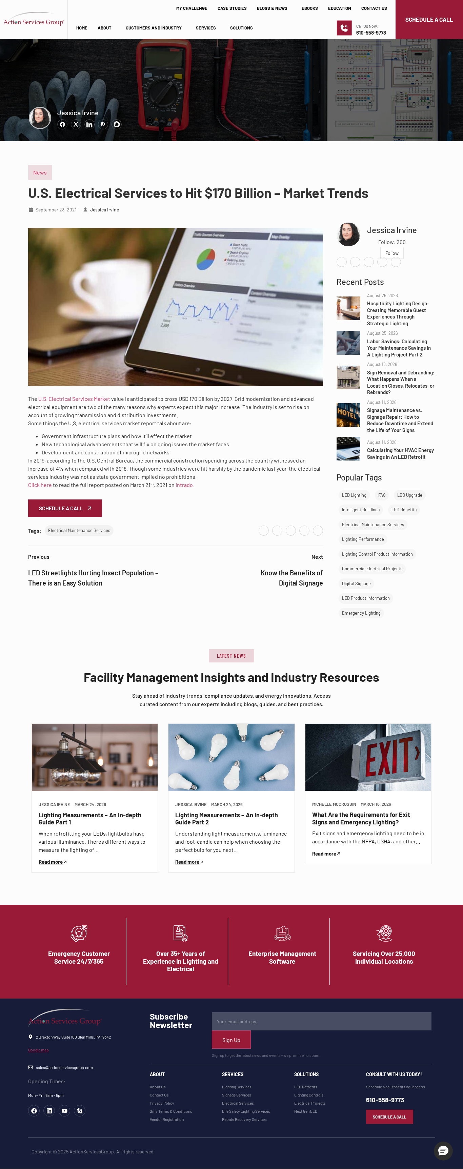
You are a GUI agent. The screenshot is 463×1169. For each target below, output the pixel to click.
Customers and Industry (154, 27)
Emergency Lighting (361, 613)
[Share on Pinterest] (103, 124)
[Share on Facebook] (62, 124)
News (40, 172)
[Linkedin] (49, 1110)
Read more (51, 861)
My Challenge (191, 8)
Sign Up (231, 1040)
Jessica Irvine (78, 112)
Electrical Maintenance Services (79, 530)
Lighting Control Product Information (377, 554)
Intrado (184, 484)
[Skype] (79, 1110)
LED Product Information (366, 598)
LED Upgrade (409, 495)
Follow (392, 253)
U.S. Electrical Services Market (74, 398)
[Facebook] (264, 531)
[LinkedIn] (291, 531)
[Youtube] (64, 1110)
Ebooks (310, 8)
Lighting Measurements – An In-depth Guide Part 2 (226, 818)
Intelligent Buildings (361, 509)
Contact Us (374, 8)
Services (206, 27)
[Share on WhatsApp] (117, 124)
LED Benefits (404, 509)
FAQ (381, 495)
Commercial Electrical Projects (372, 568)
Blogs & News (272, 8)
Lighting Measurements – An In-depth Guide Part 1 (90, 818)
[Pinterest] (304, 531)
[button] (231, 655)
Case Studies (232, 8)
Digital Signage (356, 583)
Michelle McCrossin (334, 804)
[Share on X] (76, 124)
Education (339, 8)
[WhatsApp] (318, 531)
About (105, 27)
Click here (40, 484)
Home (81, 27)
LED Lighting (354, 495)
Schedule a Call (61, 508)
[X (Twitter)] (277, 531)
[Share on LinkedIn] (89, 124)
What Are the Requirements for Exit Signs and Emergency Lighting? (361, 818)
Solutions (241, 27)
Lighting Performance (363, 539)
